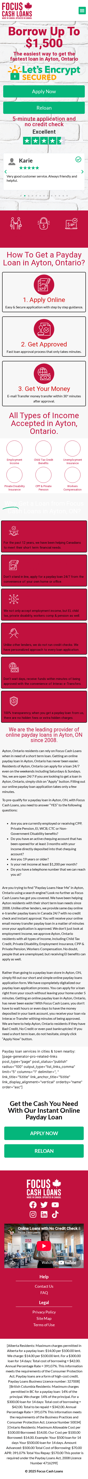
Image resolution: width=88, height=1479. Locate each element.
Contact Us (44, 1286)
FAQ (44, 1292)
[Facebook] (32, 1204)
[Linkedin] (44, 1214)
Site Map (44, 1318)
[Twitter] (44, 1204)
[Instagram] (32, 1214)
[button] (82, 10)
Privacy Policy (44, 1312)
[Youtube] (55, 1204)
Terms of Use (44, 1325)
